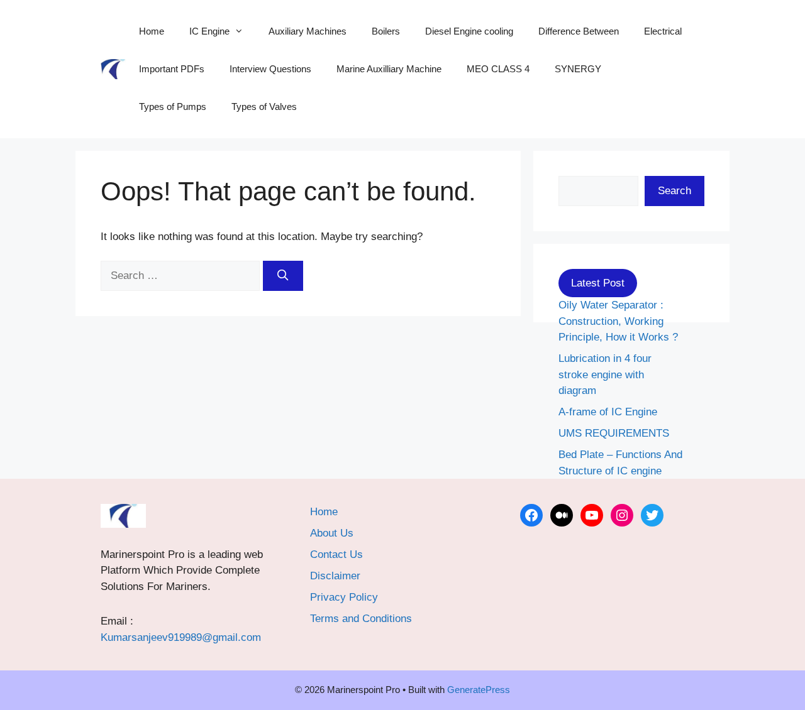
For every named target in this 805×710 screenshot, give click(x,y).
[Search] (283, 276)
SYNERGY (578, 68)
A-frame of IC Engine (607, 412)
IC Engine (209, 31)
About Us (331, 533)
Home (151, 31)
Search (674, 191)
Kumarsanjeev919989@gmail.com (181, 637)
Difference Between (578, 31)
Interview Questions (270, 68)
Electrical (663, 31)
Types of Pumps (172, 106)
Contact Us (336, 554)
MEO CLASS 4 (498, 68)
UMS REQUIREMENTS (613, 433)
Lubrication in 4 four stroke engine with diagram (605, 374)
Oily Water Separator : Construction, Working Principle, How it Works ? (618, 321)
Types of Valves (264, 106)
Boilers (386, 31)
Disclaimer (335, 576)
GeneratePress (478, 689)
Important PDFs (171, 68)
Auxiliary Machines (308, 31)
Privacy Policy (344, 597)
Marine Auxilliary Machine (388, 68)
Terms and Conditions (361, 619)
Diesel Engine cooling (469, 31)
